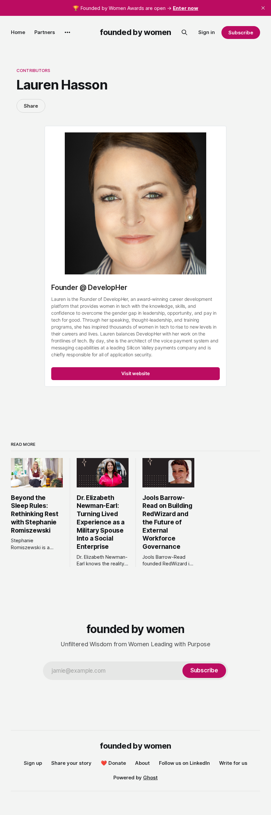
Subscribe (240, 32)
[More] (67, 32)
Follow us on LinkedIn (184, 763)
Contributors (34, 70)
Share (31, 106)
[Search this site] (184, 32)
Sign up (33, 763)
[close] (263, 8)
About (142, 763)
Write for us (233, 763)
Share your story (71, 763)
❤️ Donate (113, 763)
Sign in (206, 32)
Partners (44, 32)
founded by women (135, 32)
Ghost (150, 777)
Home (18, 32)
